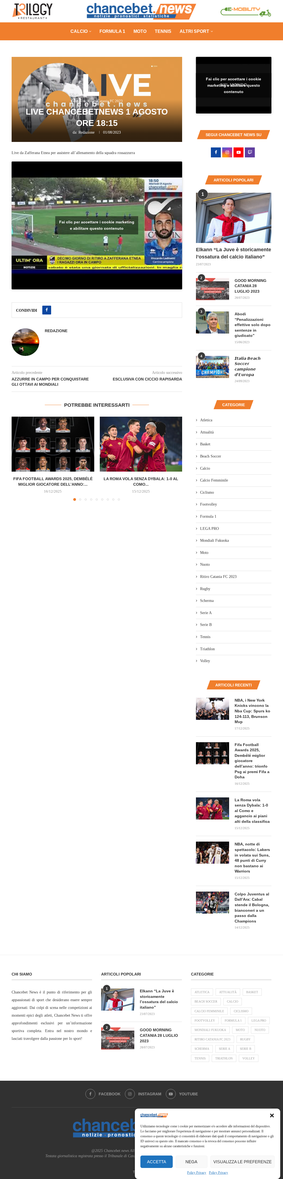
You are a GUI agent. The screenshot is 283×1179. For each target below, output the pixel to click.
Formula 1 (112, 31)
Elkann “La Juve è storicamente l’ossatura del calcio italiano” (233, 253)
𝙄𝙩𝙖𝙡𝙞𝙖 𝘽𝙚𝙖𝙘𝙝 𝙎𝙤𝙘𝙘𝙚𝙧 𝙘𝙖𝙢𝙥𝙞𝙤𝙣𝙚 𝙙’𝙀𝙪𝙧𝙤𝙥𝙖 (248, 366)
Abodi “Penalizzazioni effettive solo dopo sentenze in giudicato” (253, 325)
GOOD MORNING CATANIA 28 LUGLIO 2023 (250, 286)
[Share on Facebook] (46, 310)
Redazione (86, 132)
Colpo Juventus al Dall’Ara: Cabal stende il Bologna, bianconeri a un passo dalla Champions (252, 907)
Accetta (156, 1161)
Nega (191, 1161)
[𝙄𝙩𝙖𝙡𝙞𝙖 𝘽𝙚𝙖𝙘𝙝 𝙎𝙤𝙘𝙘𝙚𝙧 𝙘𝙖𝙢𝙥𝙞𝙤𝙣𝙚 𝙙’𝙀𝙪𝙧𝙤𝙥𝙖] (212, 367)
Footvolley (208, 504)
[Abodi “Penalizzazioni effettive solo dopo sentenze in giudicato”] (212, 322)
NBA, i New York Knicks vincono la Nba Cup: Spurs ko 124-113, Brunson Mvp (252, 711)
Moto (139, 31)
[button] (272, 1115)
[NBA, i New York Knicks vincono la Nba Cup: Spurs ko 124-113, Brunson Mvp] (212, 709)
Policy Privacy (196, 1173)
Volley (205, 661)
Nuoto (205, 564)
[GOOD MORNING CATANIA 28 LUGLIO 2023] (212, 289)
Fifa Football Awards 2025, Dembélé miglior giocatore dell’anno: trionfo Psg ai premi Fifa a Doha (252, 760)
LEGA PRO (209, 529)
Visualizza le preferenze (242, 1161)
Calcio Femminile (214, 480)
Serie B (206, 625)
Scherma (207, 601)
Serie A (206, 613)
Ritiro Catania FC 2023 (218, 577)
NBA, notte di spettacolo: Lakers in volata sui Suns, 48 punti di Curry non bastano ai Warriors (252, 857)
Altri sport (194, 31)
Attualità (207, 432)
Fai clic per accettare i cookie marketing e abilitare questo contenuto (96, 225)
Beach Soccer (210, 456)
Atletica (206, 420)
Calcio (79, 31)
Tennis (163, 31)
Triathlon (207, 649)
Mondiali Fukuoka (214, 540)
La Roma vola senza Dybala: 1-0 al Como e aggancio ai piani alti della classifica (252, 811)
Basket (205, 444)
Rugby (205, 589)
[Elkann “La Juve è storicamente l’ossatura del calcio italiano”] (233, 218)
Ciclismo (207, 492)
